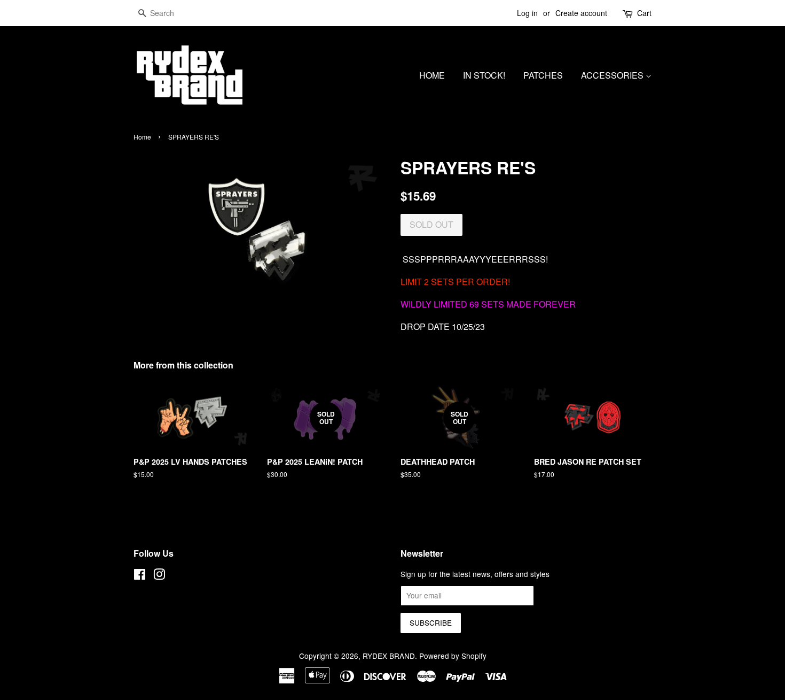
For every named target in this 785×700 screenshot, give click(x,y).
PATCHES (543, 75)
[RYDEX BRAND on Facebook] (140, 576)
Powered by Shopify (452, 655)
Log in (527, 12)
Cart (644, 12)
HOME (432, 75)
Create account (581, 12)
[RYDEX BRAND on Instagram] (159, 576)
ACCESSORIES (613, 75)
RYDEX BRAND (389, 655)
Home (142, 136)
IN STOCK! (484, 75)
